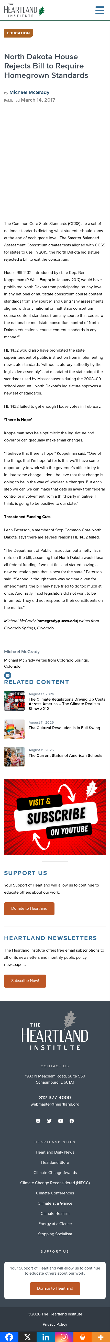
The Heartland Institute (25, 10)
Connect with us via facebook (38, 1121)
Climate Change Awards (55, 1173)
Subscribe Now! (25, 981)
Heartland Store (55, 1163)
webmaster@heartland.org (55, 1105)
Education (18, 33)
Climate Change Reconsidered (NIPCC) (55, 1183)
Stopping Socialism (55, 1234)
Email (7, 675)
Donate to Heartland (29, 909)
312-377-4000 (55, 1097)
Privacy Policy (55, 1325)
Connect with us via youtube (61, 1121)
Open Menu (100, 10)
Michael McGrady (29, 92)
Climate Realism (55, 1214)
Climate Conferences (55, 1193)
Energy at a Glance (55, 1224)
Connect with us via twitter (49, 1121)
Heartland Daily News (55, 1153)
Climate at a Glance (55, 1204)
